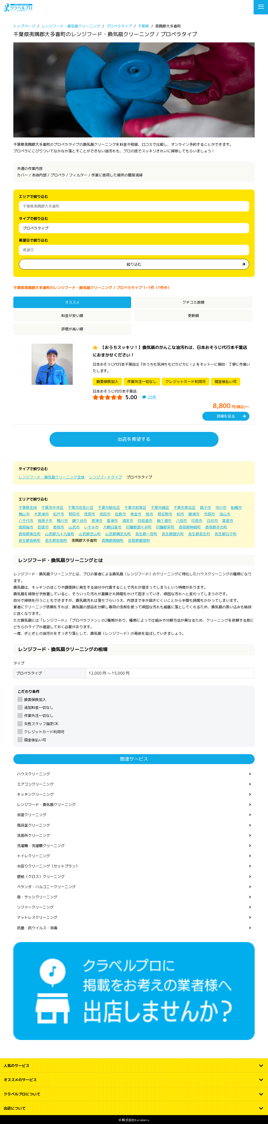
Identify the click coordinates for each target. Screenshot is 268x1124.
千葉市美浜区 (185, 507)
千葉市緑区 (160, 507)
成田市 (104, 513)
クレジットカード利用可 (44, 731)
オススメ (72, 302)
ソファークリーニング (35, 907)
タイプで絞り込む (33, 218)
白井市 (212, 520)
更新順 (193, 315)
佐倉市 (120, 513)
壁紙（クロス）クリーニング (41, 876)
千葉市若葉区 (135, 507)
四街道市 (145, 520)
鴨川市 (62, 520)
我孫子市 (45, 520)
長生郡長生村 (199, 533)
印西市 (196, 520)
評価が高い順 (72, 328)
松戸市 (58, 513)
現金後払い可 (35, 739)
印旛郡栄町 (165, 527)
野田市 (74, 513)
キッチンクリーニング (35, 794)
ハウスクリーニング (33, 773)
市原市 (209, 513)
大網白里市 (112, 527)
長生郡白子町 (226, 533)
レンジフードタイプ (105, 477)
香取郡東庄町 (30, 533)
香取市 (58, 527)
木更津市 (41, 513)
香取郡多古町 (216, 527)
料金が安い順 (72, 315)
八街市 (181, 520)
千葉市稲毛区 (109, 507)
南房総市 (26, 527)
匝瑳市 (43, 527)
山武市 (74, 527)
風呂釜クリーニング (33, 825)
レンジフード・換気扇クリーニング (46, 804)
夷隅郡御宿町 (113, 540)
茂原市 (89, 513)
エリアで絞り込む (33, 196)
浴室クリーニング (31, 814)
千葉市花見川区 (80, 507)
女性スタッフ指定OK (41, 723)
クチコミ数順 (193, 302)
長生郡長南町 (56, 540)
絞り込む (134, 264)
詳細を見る (226, 416)
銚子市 (205, 507)
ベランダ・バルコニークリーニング (46, 886)
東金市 (135, 513)
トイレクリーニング (33, 855)
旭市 (149, 513)
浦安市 (127, 520)
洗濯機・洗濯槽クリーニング (41, 845)
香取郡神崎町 (190, 527)
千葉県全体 (28, 507)
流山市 (224, 513)
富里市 (227, 520)
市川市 (220, 507)
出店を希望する (134, 439)
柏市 (180, 513)
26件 (152, 396)
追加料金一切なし (38, 707)
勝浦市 (193, 513)
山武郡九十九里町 (59, 533)
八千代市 (26, 520)
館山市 (24, 513)
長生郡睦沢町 (173, 533)
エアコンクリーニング (35, 784)
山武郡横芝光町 (118, 533)
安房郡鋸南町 (139, 540)
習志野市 (165, 513)
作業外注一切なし (38, 715)
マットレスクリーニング (37, 917)
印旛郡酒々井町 (139, 527)
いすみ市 (91, 527)
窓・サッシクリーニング (37, 896)
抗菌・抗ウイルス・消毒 (37, 927)
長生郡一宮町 (146, 533)
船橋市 (236, 507)
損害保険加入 (35, 699)
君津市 (96, 520)
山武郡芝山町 (90, 533)
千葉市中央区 (52, 507)
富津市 (112, 520)
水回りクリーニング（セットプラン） (48, 866)
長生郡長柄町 (30, 540)
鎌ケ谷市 (79, 520)
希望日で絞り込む (33, 240)
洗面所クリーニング (33, 835)
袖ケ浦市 (164, 520)
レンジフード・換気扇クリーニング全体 (52, 477)
